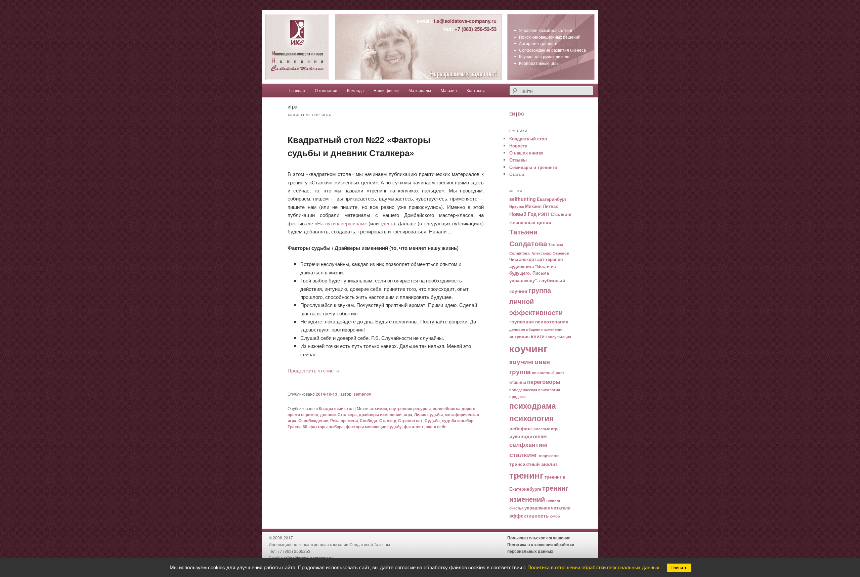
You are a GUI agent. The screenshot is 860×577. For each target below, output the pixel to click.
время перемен (303, 414)
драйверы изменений (380, 414)
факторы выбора (326, 427)
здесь (386, 223)
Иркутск (516, 206)
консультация (558, 336)
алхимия (378, 408)
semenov (362, 394)
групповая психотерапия (538, 321)
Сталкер (387, 420)
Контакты (476, 90)
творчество (549, 455)
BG (521, 114)
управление (537, 508)
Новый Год (523, 214)
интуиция (519, 337)
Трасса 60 (297, 427)
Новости (518, 145)
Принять (679, 567)
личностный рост (548, 372)
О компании (326, 90)
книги (538, 336)
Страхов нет (410, 420)
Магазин (449, 90)
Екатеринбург (551, 199)
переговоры (544, 382)
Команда (355, 90)
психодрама (532, 405)
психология (531, 418)
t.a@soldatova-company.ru (465, 21)
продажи (517, 396)
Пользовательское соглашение (538, 538)
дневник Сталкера (338, 414)
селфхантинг (529, 444)
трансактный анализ (533, 463)
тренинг (526, 475)
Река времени (344, 420)
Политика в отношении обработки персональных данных (593, 567)
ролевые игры (546, 428)
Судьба (432, 420)
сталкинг (523, 454)
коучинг (528, 348)
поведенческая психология (534, 389)
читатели (560, 508)
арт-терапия (550, 259)
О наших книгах (526, 152)
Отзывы (518, 160)
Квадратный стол (336, 408)
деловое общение (526, 329)
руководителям (528, 436)
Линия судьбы (428, 414)
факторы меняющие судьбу (374, 427)
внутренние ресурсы (410, 408)
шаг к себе (436, 427)
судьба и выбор (457, 420)
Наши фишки (386, 90)
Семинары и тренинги (533, 167)
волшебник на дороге (454, 408)
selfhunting (522, 198)
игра (407, 414)
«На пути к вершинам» (340, 223)
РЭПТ (544, 214)
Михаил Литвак (541, 206)
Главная (297, 90)
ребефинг (520, 428)
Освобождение (313, 420)
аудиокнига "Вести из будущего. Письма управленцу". (532, 273)
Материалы (419, 90)
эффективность (529, 515)
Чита (513, 259)
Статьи (516, 174)
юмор (555, 516)
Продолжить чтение (314, 370)
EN (512, 114)
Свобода (368, 420)
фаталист (414, 427)
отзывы (517, 382)
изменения (553, 329)
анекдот (527, 259)
